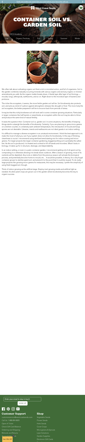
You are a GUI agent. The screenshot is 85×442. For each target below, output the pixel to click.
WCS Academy (16, 34)
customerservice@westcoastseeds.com (17, 417)
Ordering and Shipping (11, 430)
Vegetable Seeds (43, 417)
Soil (38, 38)
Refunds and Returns (10, 433)
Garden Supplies (43, 436)
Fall (7, 38)
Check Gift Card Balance (11, 427)
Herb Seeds (41, 424)
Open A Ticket (7, 424)
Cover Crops (42, 427)
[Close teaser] (13, 436)
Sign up (22, 403)
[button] (80, 7)
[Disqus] (42, 206)
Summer (64, 38)
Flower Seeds (42, 420)
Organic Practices (23, 38)
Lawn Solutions (43, 433)
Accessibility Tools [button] (9, 436)
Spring (50, 38)
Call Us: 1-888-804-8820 (10, 420)
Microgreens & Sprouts (46, 430)
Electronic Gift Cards (45, 439)
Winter (77, 38)
